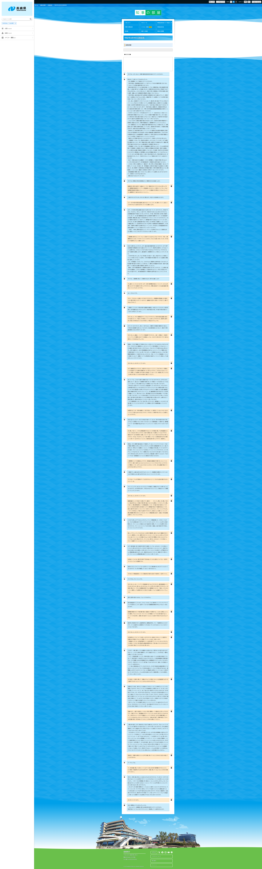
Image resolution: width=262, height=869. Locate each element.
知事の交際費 (160, 31)
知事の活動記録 (129, 27)
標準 (245, 1)
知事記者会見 (160, 27)
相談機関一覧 (12, 23)
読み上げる (211, 1)
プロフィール (144, 22)
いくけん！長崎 (146, 27)
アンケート (154, 865)
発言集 (126, 31)
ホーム (36, 5)
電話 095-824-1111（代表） (129, 857)
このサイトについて (156, 856)
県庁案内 (154, 860)
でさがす (8, 28)
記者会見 (50, 5)
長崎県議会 (5, 23)
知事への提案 (144, 31)
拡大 (249, 1)
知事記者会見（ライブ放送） (163, 22)
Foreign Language (256, 2)
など (10, 37)
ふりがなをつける (220, 1)
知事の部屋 (43, 5)
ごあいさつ (127, 22)
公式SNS (154, 852)
